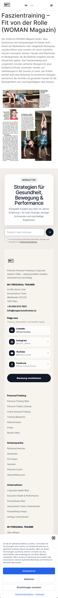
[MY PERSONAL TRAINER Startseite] (11, 262)
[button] (53, 537)
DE (26, 5)
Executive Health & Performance (23, 495)
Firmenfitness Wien (16, 501)
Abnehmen (12, 453)
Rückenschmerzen (16, 448)
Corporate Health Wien (18, 490)
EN (32, 5)
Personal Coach (14, 469)
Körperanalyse (14, 422)
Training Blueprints (16, 417)
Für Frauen (12, 459)
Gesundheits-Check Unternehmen (23, 506)
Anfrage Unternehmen (18, 517)
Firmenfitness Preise (17, 511)
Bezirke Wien (13, 432)
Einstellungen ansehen (29, 587)
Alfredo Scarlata (23, 332)
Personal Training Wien (18, 401)
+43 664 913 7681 (17, 306)
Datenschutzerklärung (24, 594)
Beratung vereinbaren (29, 378)
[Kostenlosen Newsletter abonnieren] (50, 232)
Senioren (11, 464)
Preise (10, 427)
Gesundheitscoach (16, 474)
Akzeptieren (29, 571)
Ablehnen (29, 579)
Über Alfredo (13, 532)
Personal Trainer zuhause (19, 406)
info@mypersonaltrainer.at (21, 310)
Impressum (39, 594)
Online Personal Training (18, 411)
